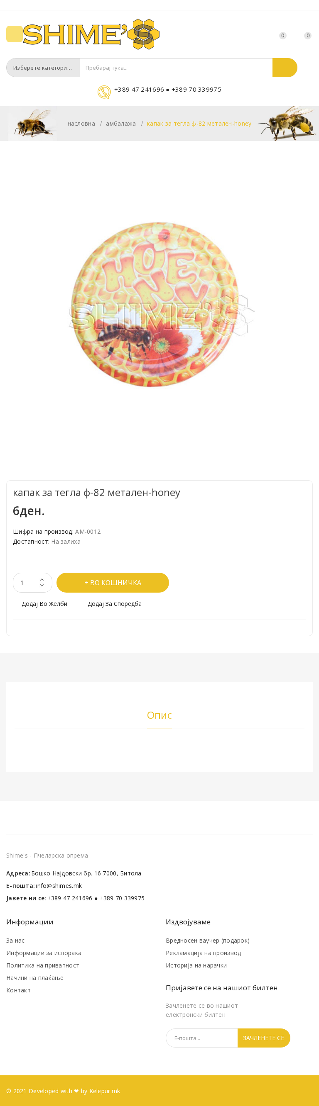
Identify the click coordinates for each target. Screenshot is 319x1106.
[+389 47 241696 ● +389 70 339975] (159, 96)
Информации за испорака (43, 953)
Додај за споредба (115, 604)
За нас (15, 940)
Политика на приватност (42, 965)
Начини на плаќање (35, 978)
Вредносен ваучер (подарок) (208, 940)
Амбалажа (121, 123)
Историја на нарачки (196, 965)
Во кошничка (115, 582)
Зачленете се (263, 1038)
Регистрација (244, 35)
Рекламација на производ (203, 953)
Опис (159, 715)
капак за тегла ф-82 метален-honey (199, 123)
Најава (260, 35)
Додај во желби (44, 604)
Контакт (18, 990)
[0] (298, 34)
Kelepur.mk (104, 1091)
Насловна (81, 123)
